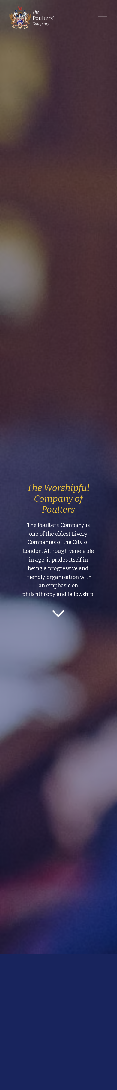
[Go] (58, 613)
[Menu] (103, 19)
